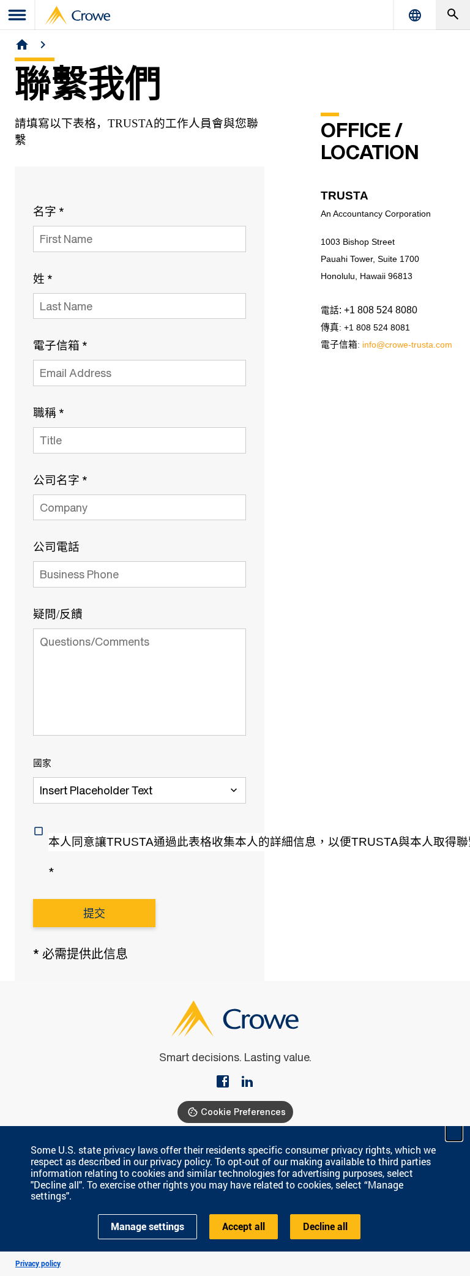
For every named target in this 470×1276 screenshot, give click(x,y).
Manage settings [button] (147, 1227)
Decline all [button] (325, 1227)
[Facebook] (227, 1082)
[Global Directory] (415, 15)
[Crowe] (77, 15)
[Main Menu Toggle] (17, 15)
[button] (454, 1133)
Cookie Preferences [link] (243, 1111)
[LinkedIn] (247, 1082)
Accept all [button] (243, 1227)
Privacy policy (38, 1263)
